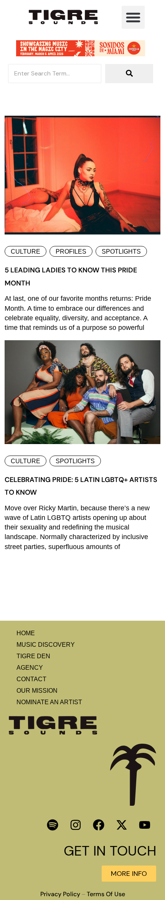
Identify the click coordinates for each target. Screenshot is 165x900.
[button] (133, 17)
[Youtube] (144, 824)
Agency (29, 667)
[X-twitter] (121, 824)
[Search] (129, 73)
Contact (31, 679)
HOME (25, 633)
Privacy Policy (60, 894)
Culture (25, 251)
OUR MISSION (37, 690)
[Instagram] (75, 824)
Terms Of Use (106, 894)
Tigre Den (33, 656)
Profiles (71, 251)
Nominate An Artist (49, 702)
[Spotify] (52, 824)
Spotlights (121, 251)
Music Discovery (45, 644)
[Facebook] (98, 824)
